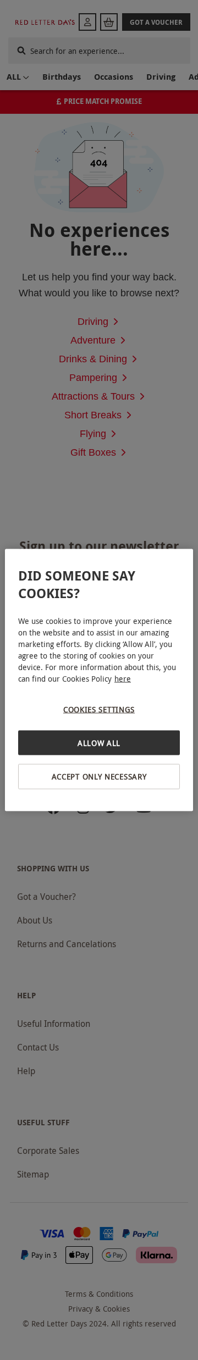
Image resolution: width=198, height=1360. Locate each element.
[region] (99, 680)
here (122, 678)
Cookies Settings (99, 709)
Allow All (99, 742)
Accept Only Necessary (99, 776)
